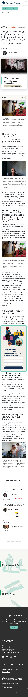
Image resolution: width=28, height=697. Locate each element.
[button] (13, 351)
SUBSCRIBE (13, 367)
